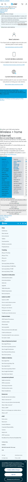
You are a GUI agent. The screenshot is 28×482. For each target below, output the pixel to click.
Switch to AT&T (5, 299)
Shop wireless (14, 84)
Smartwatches (5, 241)
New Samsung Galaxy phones (9, 346)
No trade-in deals (6, 337)
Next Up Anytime (6, 293)
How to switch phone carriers (9, 302)
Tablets (3, 238)
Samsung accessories (7, 385)
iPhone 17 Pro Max (6, 253)
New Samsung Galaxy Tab (8, 363)
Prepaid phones (5, 246)
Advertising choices (18, 455)
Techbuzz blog (5, 442)
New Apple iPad (5, 360)
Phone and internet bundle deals (9, 329)
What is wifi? (5, 413)
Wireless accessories (7, 244)
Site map (3, 455)
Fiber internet (5, 233)
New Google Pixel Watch (7, 371)
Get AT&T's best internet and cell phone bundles (17, 165)
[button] (2, 4)
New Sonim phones (6, 354)
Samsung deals (5, 327)
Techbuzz (8, 99)
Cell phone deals (5, 321)
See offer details (22, 24)
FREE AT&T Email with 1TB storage (8, 447)
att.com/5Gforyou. (10, 154)
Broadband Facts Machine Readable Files (11, 437)
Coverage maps (5, 457)
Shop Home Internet (14, 64)
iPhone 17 (4, 260)
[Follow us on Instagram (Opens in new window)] (23, 223)
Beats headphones (6, 390)
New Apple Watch (6, 366)
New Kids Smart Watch (7, 374)
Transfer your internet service (9, 313)
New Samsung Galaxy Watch (8, 368)
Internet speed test (6, 305)
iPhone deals (5, 324)
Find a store (4, 419)
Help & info (4, 432)
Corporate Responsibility (7, 427)
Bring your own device (7, 307)
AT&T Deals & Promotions (8, 319)
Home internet (5, 236)
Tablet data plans (6, 288)
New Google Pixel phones (8, 349)
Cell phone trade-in (6, 310)
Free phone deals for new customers (10, 335)
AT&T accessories (6, 383)
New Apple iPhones (6, 344)
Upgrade (4, 285)
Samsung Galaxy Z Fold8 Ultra (9, 266)
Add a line (4, 283)
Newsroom (4, 421)
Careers (4, 429)
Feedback (4, 444)
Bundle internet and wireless (8, 397)
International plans (6, 280)
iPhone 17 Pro (5, 255)
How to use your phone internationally (11, 402)
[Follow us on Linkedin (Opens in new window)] (25, 223)
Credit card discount (6, 332)
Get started (14, 47)
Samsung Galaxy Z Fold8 (7, 268)
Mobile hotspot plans (7, 291)
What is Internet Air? (6, 399)
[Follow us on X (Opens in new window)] (18, 223)
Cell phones (4, 230)
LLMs (3, 450)
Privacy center (17, 457)
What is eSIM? (5, 407)
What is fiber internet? (7, 405)
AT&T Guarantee (6, 435)
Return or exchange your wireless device (11, 410)
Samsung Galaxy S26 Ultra (8, 263)
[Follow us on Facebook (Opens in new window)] (20, 223)
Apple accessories (6, 380)
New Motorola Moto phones (8, 352)
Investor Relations (6, 424)
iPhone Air (4, 258)
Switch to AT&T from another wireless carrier (5, 164)
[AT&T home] (14, 4)
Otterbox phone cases (7, 388)
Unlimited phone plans (7, 277)
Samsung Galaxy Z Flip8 (7, 271)
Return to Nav (4, 7)
